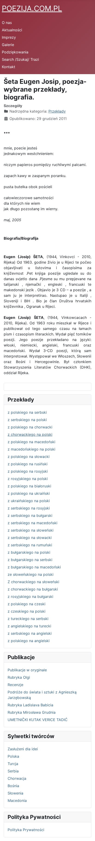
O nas (7, 22)
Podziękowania (15, 52)
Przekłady (57, 111)
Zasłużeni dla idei (23, 749)
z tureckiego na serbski (28, 618)
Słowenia (15, 793)
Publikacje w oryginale (27, 670)
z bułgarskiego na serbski (30, 559)
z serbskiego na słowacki (30, 537)
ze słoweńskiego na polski (30, 574)
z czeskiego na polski (26, 611)
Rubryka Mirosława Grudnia (32, 712)
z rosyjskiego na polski (28, 478)
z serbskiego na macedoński (32, 523)
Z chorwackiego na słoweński (33, 581)
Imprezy (9, 37)
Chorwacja (17, 778)
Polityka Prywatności (26, 829)
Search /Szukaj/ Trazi (20, 59)
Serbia (13, 771)
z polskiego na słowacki (29, 456)
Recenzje (15, 684)
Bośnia (13, 785)
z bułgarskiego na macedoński (34, 567)
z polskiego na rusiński (28, 464)
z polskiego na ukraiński (29, 493)
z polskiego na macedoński (31, 441)
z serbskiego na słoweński (30, 530)
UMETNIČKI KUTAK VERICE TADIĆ (38, 719)
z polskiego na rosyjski (28, 471)
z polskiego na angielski (29, 640)
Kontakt (8, 66)
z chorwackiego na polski (30, 434)
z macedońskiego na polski (31, 449)
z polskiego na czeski (26, 604)
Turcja (13, 763)
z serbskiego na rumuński (30, 545)
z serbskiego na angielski (30, 633)
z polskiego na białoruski (29, 486)
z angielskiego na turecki (29, 626)
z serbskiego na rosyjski (29, 508)
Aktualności (12, 30)
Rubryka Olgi (19, 677)
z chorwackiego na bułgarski (33, 589)
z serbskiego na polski (27, 419)
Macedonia (17, 800)
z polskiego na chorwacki (30, 427)
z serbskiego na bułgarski (30, 515)
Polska (13, 756)
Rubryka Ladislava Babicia (30, 705)
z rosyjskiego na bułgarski (30, 596)
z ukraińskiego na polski (29, 500)
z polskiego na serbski (27, 412)
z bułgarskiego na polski (29, 552)
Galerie (8, 44)
